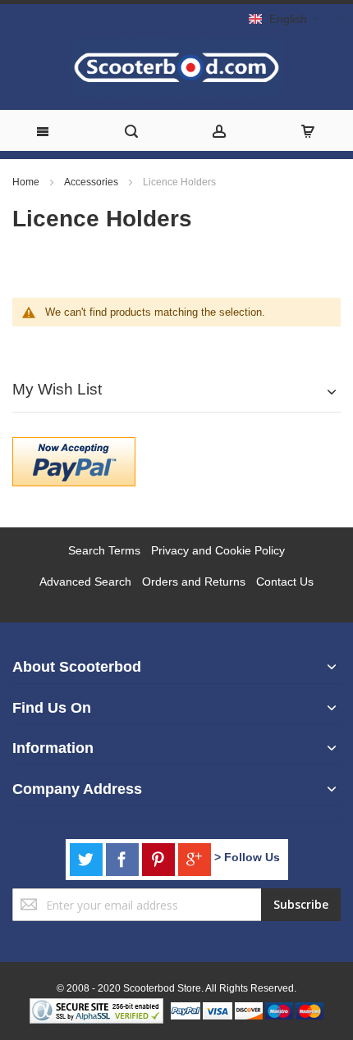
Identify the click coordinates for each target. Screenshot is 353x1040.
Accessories (92, 182)
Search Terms (104, 550)
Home (27, 182)
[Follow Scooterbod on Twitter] (88, 857)
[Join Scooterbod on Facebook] (124, 857)
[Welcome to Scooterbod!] (176, 68)
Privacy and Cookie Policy (218, 550)
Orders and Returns (193, 581)
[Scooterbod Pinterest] (160, 857)
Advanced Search (85, 581)
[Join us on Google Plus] (196, 857)
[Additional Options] (73, 445)
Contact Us (285, 581)
